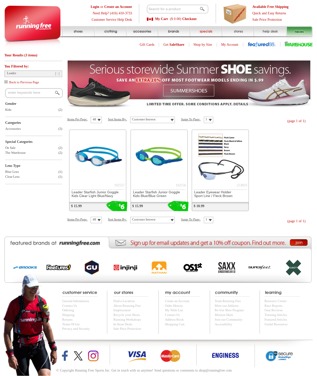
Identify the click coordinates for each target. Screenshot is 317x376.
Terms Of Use (71, 324)
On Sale (10, 148)
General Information (75, 301)
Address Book (174, 319)
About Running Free (127, 306)
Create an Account (177, 301)
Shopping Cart (175, 324)
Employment (122, 310)
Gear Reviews (273, 310)
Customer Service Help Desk (112, 20)
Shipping (68, 315)
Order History (174, 306)
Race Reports (273, 306)
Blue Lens (12, 172)
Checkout (189, 19)
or (111, 7)
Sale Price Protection (267, 20)
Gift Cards (147, 44)
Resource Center (275, 301)
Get (173, 44)
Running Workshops (127, 319)
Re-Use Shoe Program (229, 310)
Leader (11, 73)
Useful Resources (276, 324)
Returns (67, 319)
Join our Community (228, 319)
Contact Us (69, 306)
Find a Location (124, 301)
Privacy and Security (76, 329)
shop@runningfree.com (215, 370)
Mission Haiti (224, 315)
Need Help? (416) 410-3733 (112, 13)
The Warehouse (15, 153)
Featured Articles (275, 319)
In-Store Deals (122, 324)
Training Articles (275, 315)
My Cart (161, 19)
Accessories (13, 129)
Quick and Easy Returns (269, 13)
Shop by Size (202, 44)
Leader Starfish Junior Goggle (95, 194)
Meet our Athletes (226, 306)
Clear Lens (12, 176)
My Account (229, 44)
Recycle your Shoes (126, 315)
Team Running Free (228, 301)
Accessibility (223, 324)
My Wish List (174, 310)
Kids (8, 109)
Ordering (68, 310)
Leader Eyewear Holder (213, 194)
